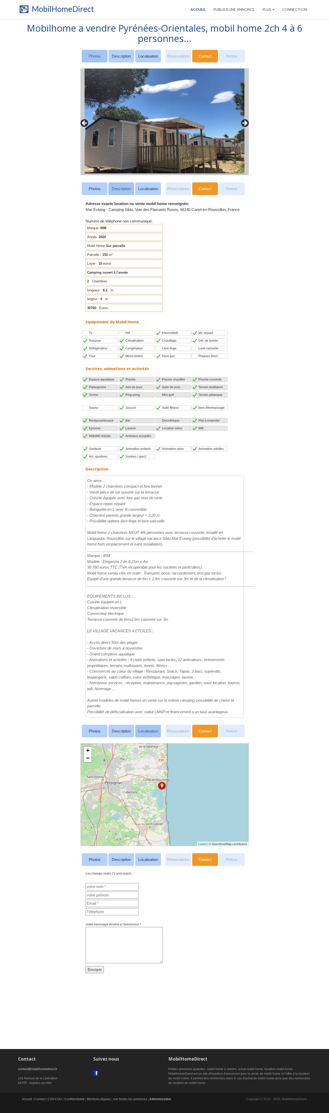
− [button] (87, 758)
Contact (205, 56)
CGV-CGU (55, 1099)
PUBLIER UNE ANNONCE (234, 9)
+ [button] (87, 750)
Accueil (198, 9)
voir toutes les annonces (130, 1099)
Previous (83, 121)
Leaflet (202, 844)
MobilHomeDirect (62, 9)
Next (243, 121)
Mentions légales (99, 1099)
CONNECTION (294, 9)
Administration (160, 1099)
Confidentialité (74, 1099)
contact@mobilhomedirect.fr (37, 1069)
